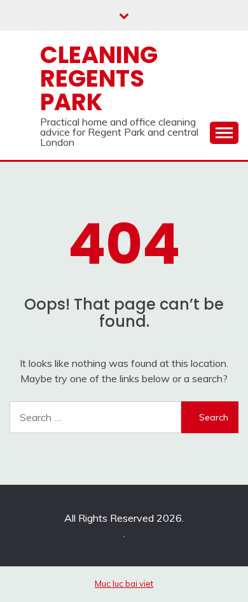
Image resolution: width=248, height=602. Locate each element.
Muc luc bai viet (124, 583)
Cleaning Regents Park (99, 78)
